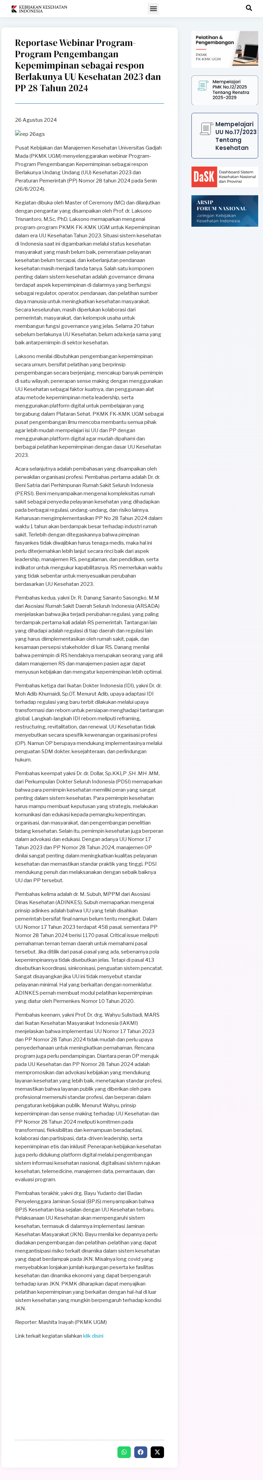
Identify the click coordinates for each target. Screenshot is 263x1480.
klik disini (93, 1336)
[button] (153, 8)
